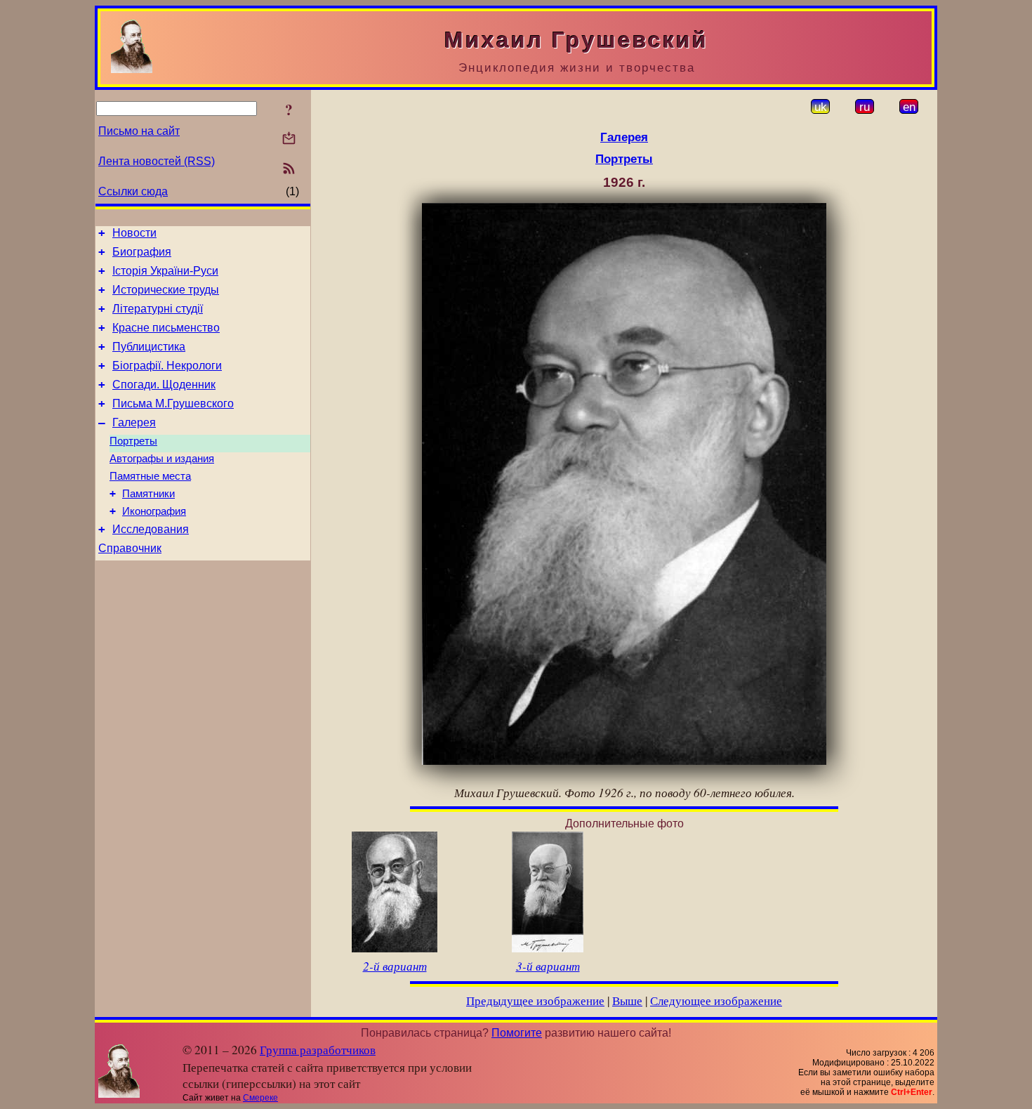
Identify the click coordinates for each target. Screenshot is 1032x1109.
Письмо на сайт (139, 131)
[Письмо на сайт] (289, 139)
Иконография (154, 511)
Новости (134, 233)
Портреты (133, 441)
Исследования (150, 529)
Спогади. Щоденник (164, 385)
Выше (627, 1000)
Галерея (134, 422)
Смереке (260, 1098)
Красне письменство (166, 328)
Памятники (148, 493)
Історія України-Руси (165, 271)
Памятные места (150, 476)
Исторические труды (165, 290)
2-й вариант (395, 965)
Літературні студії (157, 309)
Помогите (516, 1033)
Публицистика (148, 347)
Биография (141, 252)
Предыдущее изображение (535, 1000)
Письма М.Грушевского (173, 403)
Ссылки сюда (133, 191)
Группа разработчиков (318, 1050)
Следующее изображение (716, 1000)
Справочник (129, 548)
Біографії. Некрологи (167, 366)
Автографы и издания (162, 458)
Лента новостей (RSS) (156, 161)
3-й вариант (548, 965)
